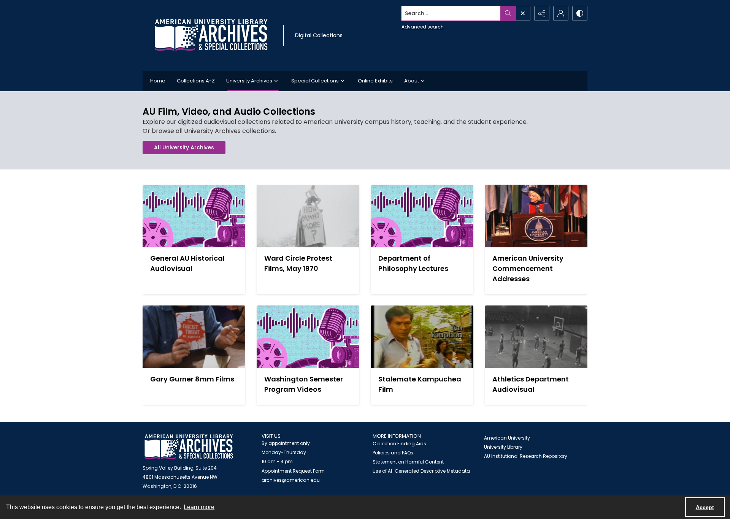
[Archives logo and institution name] (211, 35)
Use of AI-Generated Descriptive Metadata (421, 471)
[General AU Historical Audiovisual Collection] (194, 216)
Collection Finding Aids (399, 443)
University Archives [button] (249, 80)
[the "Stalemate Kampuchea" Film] (422, 336)
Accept (705, 507)
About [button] (411, 80)
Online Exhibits (375, 80)
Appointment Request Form (293, 471)
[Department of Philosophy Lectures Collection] (422, 216)
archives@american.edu (291, 480)
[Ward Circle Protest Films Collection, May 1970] (308, 216)
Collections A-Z (196, 80)
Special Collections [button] (315, 80)
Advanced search (423, 27)
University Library (503, 447)
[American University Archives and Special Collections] (189, 447)
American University (507, 438)
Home (157, 80)
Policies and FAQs (393, 452)
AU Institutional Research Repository (525, 456)
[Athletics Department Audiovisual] (536, 336)
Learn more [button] (199, 507)
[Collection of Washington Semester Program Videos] (308, 336)
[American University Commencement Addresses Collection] (536, 216)
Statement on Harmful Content (408, 462)
